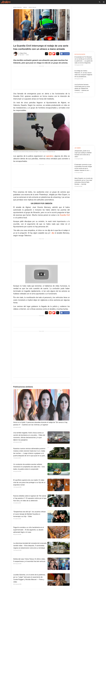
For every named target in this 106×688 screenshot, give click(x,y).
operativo (49, 156)
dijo (53, 232)
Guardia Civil (65, 215)
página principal (17, 7)
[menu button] (104, 2)
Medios (25, 7)
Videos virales (32, 7)
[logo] (6, 2)
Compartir (66, 54)
